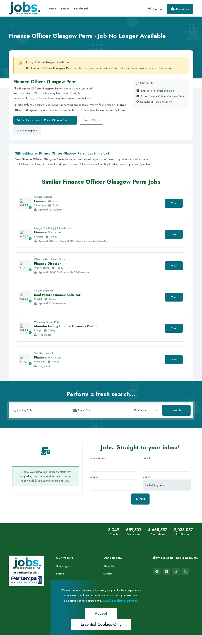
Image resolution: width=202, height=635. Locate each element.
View (174, 203)
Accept (101, 613)
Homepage (62, 566)
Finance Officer (46, 201)
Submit (140, 499)
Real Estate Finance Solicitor (57, 294)
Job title (147, 458)
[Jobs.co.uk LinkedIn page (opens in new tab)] (166, 571)
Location (94, 477)
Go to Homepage (27, 130)
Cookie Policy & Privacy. (120, 601)
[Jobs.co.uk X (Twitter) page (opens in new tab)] (185, 571)
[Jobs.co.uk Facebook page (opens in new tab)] (157, 571)
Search (65, 8)
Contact (107, 573)
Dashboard (81, 8)
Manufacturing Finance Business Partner (66, 326)
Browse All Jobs (91, 120)
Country (147, 477)
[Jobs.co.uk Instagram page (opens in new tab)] (176, 571)
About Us (108, 566)
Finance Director (47, 263)
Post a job (182, 9)
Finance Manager (48, 232)
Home (52, 8)
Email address (97, 458)
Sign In (157, 9)
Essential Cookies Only (101, 624)
